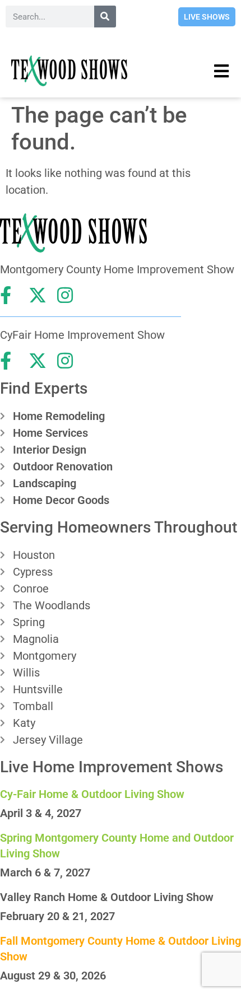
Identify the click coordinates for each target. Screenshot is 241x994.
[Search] (105, 16)
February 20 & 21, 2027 (57, 916)
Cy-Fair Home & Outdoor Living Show (92, 794)
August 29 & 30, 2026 (53, 975)
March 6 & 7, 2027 (45, 872)
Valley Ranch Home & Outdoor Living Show (107, 897)
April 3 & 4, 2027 (40, 813)
